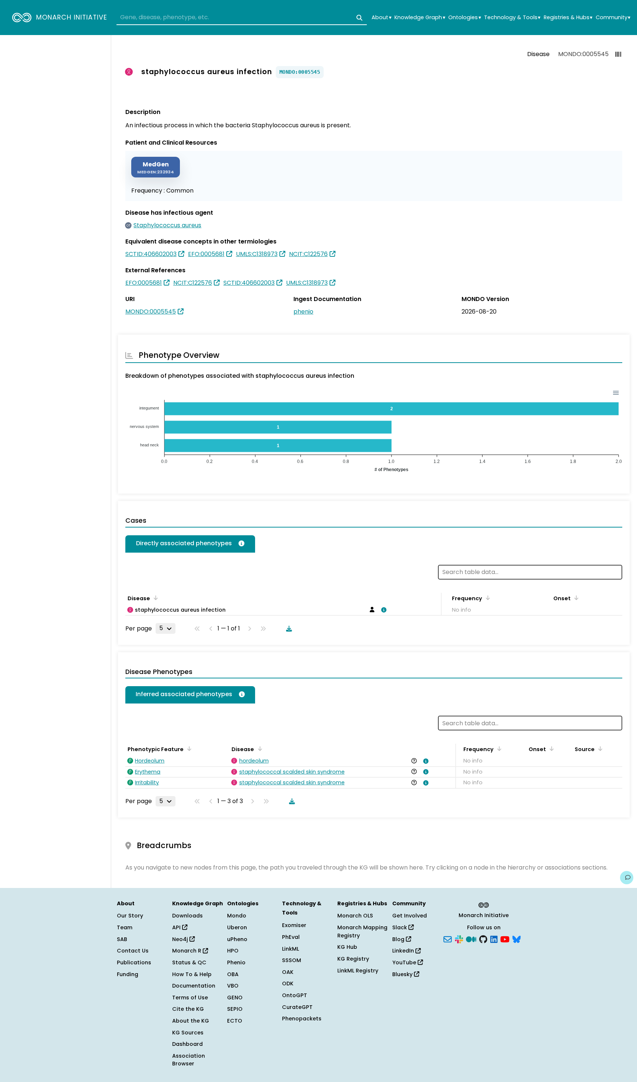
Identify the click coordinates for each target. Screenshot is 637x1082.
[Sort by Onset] (575, 597)
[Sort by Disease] (258, 748)
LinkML (290, 949)
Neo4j (180, 939)
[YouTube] (504, 938)
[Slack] (459, 938)
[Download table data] (287, 629)
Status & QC (189, 962)
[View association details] (382, 609)
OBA (233, 974)
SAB (122, 939)
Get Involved (409, 915)
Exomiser (294, 925)
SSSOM (291, 960)
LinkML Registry (357, 970)
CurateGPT (297, 1007)
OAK (287, 972)
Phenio (236, 962)
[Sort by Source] (599, 748)
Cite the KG (188, 1009)
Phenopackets (301, 1018)
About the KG (190, 1020)
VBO (233, 985)
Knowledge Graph (419, 17)
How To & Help (192, 974)
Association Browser (188, 1060)
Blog (399, 939)
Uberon (237, 927)
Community (613, 17)
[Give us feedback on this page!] (626, 877)
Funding (127, 974)
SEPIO (235, 1009)
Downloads (187, 915)
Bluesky (403, 974)
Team (124, 927)
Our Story (130, 915)
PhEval (291, 937)
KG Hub (347, 947)
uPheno (237, 939)
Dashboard (187, 1044)
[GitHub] (483, 938)
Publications (134, 962)
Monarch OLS (355, 915)
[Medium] (471, 938)
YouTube (405, 962)
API (177, 927)
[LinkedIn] (494, 938)
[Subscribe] (447, 938)
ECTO (234, 1020)
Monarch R (187, 950)
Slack (400, 927)
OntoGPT (294, 995)
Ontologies (464, 17)
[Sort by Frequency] (486, 597)
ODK (287, 983)
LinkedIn (403, 950)
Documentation (193, 985)
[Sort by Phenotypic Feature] (188, 748)
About (381, 17)
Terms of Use (190, 997)
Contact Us (133, 950)
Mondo (236, 915)
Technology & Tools (512, 17)
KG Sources (187, 1032)
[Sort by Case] (154, 597)
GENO (235, 997)
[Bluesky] (516, 938)
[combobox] (241, 17)
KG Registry (353, 958)
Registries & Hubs (568, 17)
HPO (233, 950)
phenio (303, 311)
